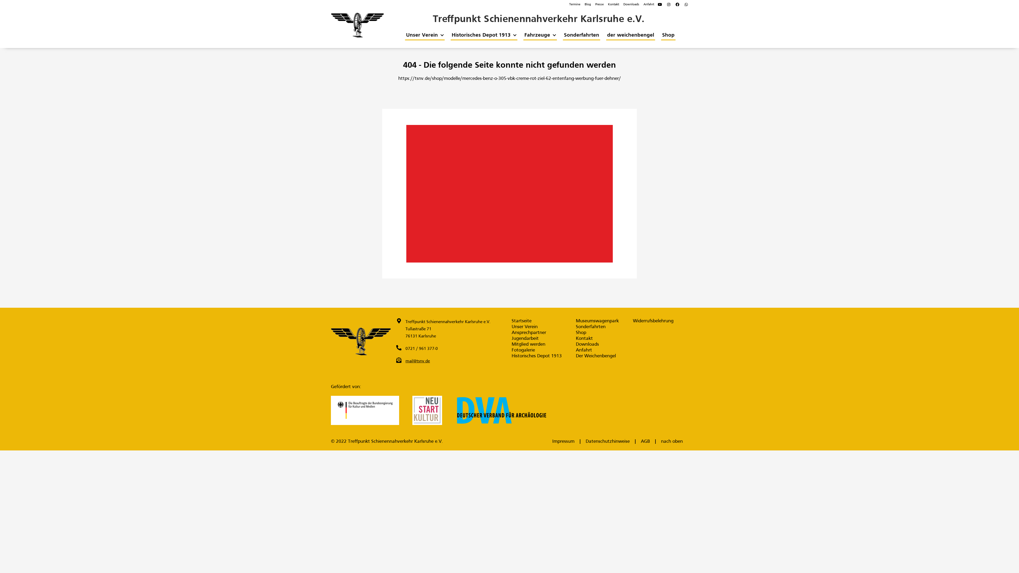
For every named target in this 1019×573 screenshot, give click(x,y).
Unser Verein (422, 35)
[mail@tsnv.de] (398, 360)
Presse (599, 4)
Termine (574, 4)
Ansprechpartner (529, 333)
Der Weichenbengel (596, 356)
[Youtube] (660, 4)
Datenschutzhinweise (608, 441)
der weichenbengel (630, 35)
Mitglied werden (528, 344)
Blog (588, 4)
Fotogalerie (523, 350)
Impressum (563, 441)
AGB (645, 441)
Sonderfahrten (581, 35)
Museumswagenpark (597, 321)
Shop (668, 35)
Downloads (631, 4)
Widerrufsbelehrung (653, 321)
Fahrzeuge (537, 35)
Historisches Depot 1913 (480, 35)
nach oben (672, 441)
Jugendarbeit (525, 338)
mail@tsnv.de (417, 361)
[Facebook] (677, 4)
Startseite (522, 321)
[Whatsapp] (686, 4)
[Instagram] (668, 4)
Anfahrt (649, 4)
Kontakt (613, 4)
